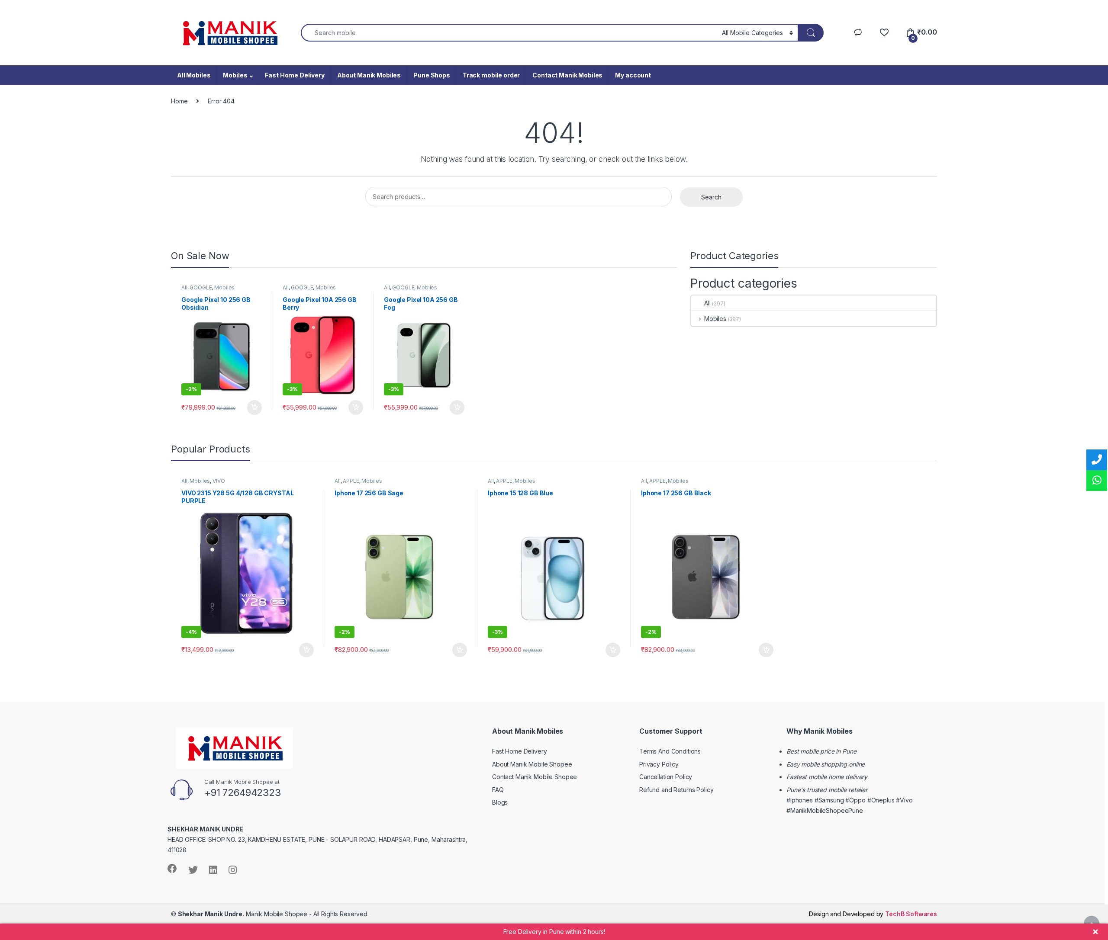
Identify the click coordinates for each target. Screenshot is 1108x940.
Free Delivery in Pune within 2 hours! (554, 931)
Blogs (500, 802)
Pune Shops (431, 75)
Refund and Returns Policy (676, 789)
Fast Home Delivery (294, 75)
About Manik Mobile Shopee (532, 764)
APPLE (351, 481)
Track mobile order (491, 75)
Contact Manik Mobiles (567, 75)
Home (179, 101)
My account (633, 75)
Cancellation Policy (665, 776)
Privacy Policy (659, 764)
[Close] (1095, 931)
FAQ (498, 789)
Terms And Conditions (670, 751)
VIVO (219, 481)
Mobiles (235, 75)
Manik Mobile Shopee (242, 914)
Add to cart (254, 407)
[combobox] (509, 33)
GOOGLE (201, 287)
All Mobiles (193, 75)
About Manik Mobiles (369, 75)
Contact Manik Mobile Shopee (534, 776)
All (184, 287)
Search (711, 197)
